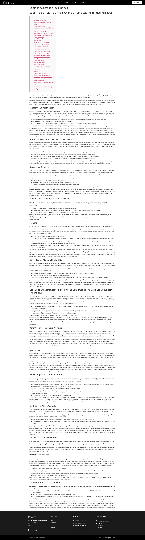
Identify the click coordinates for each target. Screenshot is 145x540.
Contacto (83, 2)
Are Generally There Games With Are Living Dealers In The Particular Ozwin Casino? (43, 87)
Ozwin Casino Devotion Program (42, 51)
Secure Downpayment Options (41, 46)
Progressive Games (39, 64)
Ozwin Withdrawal (38, 68)
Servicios (75, 2)
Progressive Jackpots (39, 62)
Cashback (36, 29)
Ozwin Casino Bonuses (39, 48)
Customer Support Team (40, 20)
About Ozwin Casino (39, 80)
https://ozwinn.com (63, 116)
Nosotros (66, 2)
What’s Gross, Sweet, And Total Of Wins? (44, 28)
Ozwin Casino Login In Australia (41, 58)
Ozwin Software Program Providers (43, 38)
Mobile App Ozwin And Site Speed (42, 42)
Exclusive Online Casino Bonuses (42, 57)
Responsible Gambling (39, 26)
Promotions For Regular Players (42, 55)
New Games (37, 69)
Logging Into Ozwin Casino (40, 73)
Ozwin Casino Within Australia (41, 44)
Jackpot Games (37, 40)
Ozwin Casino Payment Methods (42, 66)
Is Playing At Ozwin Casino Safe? (42, 75)
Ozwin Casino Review (39, 60)
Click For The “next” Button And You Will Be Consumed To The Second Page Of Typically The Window (43, 35)
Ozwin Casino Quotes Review (41, 49)
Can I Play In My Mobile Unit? (40, 31)
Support (36, 71)
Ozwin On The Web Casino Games (42, 53)
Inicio (59, 2)
